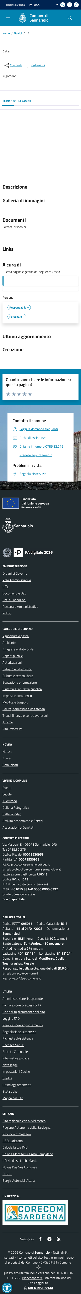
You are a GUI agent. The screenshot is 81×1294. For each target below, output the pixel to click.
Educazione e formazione (19, 682)
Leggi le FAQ (11, 1018)
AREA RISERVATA (40, 1287)
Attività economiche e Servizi (22, 820)
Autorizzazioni (12, 662)
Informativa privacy (15, 1058)
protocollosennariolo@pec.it (30, 864)
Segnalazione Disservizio (19, 1031)
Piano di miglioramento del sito (23, 1011)
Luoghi (7, 794)
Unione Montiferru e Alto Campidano (27, 1153)
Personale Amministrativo (20, 606)
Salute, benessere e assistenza (23, 708)
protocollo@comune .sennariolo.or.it (36, 869)
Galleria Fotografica (15, 807)
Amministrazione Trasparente (22, 998)
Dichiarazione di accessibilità (21, 1005)
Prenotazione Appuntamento (22, 1025)
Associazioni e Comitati (18, 827)
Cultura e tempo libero (17, 675)
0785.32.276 (17, 849)
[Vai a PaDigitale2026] (27, 552)
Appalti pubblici (12, 655)
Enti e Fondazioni (14, 599)
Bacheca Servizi (13, 1044)
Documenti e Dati (14, 593)
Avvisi (6, 758)
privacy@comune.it (25, 973)
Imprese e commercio (17, 695)
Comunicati (10, 764)
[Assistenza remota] (38, 1267)
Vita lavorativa (12, 728)
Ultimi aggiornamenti (16, 1084)
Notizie (7, 751)
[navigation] (8, 17)
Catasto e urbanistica (17, 669)
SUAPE (7, 1173)
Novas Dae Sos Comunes (19, 1167)
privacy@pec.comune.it (25, 978)
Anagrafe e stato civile (17, 649)
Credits (7, 1078)
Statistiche (9, 1091)
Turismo (7, 722)
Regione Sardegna (15, 5)
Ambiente (9, 642)
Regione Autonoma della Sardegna (26, 1127)
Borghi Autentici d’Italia (18, 1180)
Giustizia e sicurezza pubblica (22, 688)
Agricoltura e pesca (15, 635)
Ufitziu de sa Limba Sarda (19, 1160)
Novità (18, 33)
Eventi (6, 787)
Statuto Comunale (15, 1051)
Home (6, 33)
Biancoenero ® (32, 1277)
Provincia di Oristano (16, 1134)
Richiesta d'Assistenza (17, 1038)
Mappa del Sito (12, 1097)
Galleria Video (11, 814)
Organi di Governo (14, 573)
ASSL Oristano (12, 1140)
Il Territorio (9, 800)
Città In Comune (60, 1262)
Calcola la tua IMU (15, 1147)
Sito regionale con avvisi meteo (23, 1120)
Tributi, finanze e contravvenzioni (25, 715)
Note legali (9, 1064)
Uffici (5, 586)
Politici (6, 613)
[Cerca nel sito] (70, 18)
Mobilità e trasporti (15, 702)
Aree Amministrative (16, 579)
